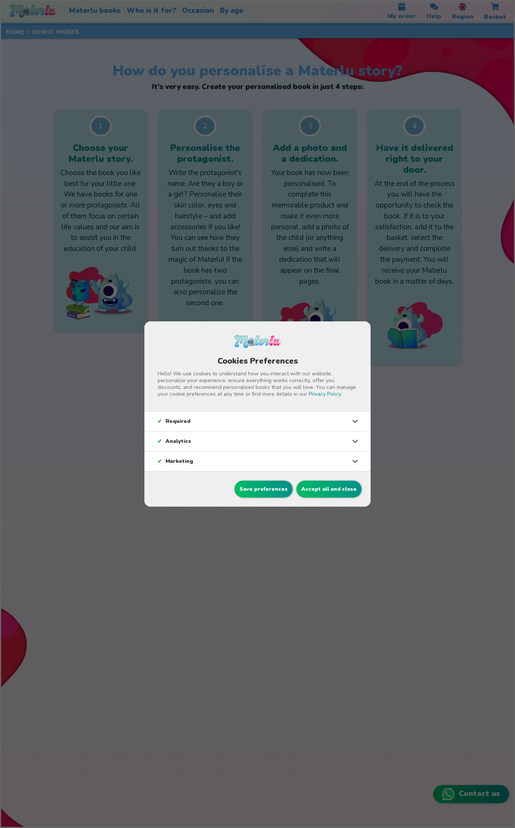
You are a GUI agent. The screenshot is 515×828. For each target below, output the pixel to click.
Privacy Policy (325, 394)
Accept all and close (329, 489)
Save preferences (263, 489)
